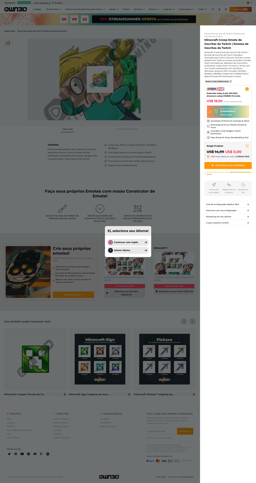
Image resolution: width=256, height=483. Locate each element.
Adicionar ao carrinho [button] (230, 165)
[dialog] (128, 241)
